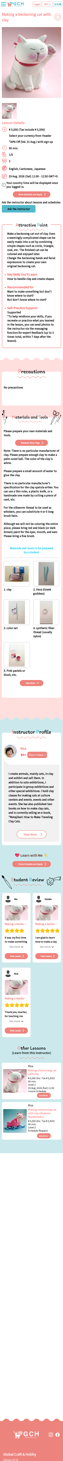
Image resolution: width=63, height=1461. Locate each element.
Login (37, 4)
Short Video (36, 755)
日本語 (57, 4)
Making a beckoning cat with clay (42, 1072)
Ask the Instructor (19, 209)
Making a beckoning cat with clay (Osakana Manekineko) (42, 1113)
